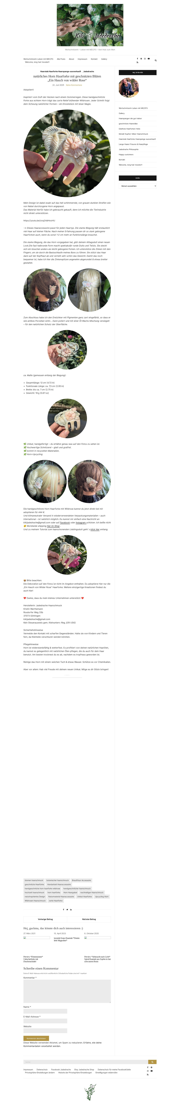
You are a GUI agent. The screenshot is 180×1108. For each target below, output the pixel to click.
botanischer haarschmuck (58, 880)
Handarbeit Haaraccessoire (59, 884)
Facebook (65, 522)
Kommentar (30, 977)
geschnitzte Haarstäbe (128, 124)
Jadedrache (88, 71)
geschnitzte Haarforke (34, 884)
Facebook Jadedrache (61, 1069)
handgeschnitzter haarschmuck (77, 888)
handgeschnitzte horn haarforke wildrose (42, 888)
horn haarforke (54, 892)
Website (27, 1026)
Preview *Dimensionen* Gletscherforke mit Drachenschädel (33, 959)
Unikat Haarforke (84, 896)
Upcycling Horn (101, 896)
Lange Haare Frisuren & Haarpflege (133, 144)
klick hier (95, 529)
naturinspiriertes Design (35, 896)
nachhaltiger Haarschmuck (91, 892)
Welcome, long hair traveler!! (37, 62)
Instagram (81, 522)
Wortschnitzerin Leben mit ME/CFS (38, 59)
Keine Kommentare (74, 85)
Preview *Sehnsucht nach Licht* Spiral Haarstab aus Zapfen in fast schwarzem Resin (97, 959)
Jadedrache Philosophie (128, 149)
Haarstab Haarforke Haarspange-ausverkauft (60, 71)
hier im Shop (53, 526)
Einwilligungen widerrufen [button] (106, 1072)
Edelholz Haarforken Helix (129, 129)
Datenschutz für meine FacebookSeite (114, 1069)
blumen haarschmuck (34, 880)
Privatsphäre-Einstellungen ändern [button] (40, 1072)
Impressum (82, 59)
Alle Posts (61, 59)
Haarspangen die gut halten (130, 118)
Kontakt (94, 59)
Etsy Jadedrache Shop (84, 1069)
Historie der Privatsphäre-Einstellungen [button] (75, 1072)
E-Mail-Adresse (31, 1016)
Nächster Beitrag (89, 919)
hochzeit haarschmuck (34, 892)
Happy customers (126, 154)
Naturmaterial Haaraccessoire (61, 896)
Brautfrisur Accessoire (81, 880)
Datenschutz (42, 1069)
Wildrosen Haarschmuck (35, 900)
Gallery (104, 59)
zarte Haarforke (55, 900)
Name (27, 1007)
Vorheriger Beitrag (45, 919)
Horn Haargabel (70, 892)
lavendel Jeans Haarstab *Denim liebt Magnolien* (66, 939)
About (71, 59)
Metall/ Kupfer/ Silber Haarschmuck (133, 134)
